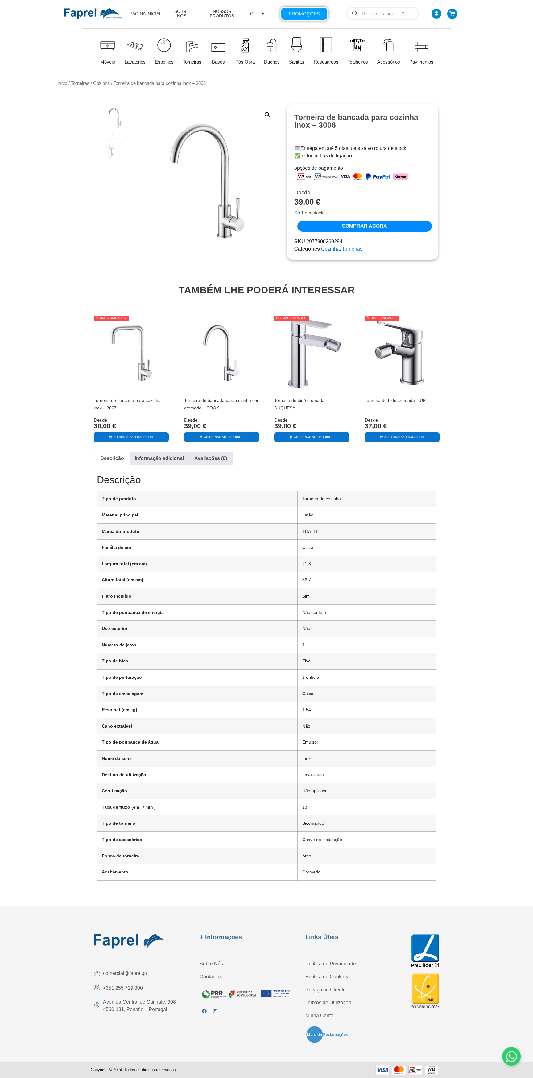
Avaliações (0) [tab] (210, 458)
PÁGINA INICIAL (146, 13)
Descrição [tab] (112, 458)
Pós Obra (245, 61)
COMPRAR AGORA (364, 226)
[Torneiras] (192, 44)
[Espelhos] (164, 44)
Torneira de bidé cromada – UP (395, 400)
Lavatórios (135, 61)
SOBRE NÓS (181, 13)
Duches (272, 61)
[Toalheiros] (357, 45)
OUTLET (258, 13)
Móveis (107, 61)
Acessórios (388, 61)
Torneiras (192, 61)
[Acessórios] (388, 44)
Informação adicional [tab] (159, 458)
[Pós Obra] (245, 45)
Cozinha (101, 83)
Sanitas (296, 61)
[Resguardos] (326, 44)
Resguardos (326, 61)
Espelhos (164, 61)
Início (61, 83)
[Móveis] (107, 44)
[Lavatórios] (135, 44)
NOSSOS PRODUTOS (222, 13)
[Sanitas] (296, 44)
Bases (218, 61)
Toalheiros (358, 61)
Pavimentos (421, 61)
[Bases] (218, 44)
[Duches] (271, 44)
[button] (267, 114)
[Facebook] (204, 1011)
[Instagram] (215, 1011)
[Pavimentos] (421, 44)
